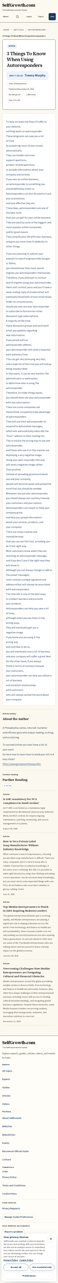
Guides (6, 1087)
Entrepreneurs (37, 30)
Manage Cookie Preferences (19, 1217)
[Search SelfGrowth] (17, 16)
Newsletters (8, 1135)
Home (6, 30)
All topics (7, 1071)
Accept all (16, 1267)
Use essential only (42, 1267)
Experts (6, 1079)
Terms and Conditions (14, 1185)
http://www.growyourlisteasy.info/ (22, 764)
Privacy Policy (9, 1177)
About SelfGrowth (11, 1118)
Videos (6, 1104)
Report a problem (14, 1231)
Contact (6, 1159)
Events (6, 1143)
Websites (7, 1126)
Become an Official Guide (15, 1151)
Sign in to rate (14, 100)
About (6, 16)
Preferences (29, 1275)
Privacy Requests (11, 1208)
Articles (19, 30)
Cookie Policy (9, 1194)
